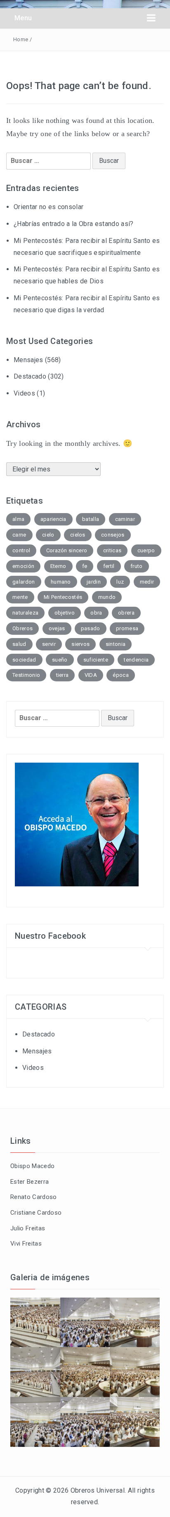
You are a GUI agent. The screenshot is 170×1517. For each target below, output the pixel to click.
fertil (109, 566)
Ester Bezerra (29, 1181)
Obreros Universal (98, 1490)
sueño (60, 660)
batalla (90, 519)
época (121, 675)
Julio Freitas (27, 1228)
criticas (112, 550)
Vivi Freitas (26, 1243)
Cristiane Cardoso (35, 1212)
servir (49, 644)
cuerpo (146, 550)
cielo (48, 535)
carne (19, 535)
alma (18, 519)
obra (96, 613)
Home (20, 39)
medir (147, 582)
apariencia (53, 519)
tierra (62, 675)
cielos (77, 535)
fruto (136, 566)
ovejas (57, 628)
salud (19, 644)
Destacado (30, 376)
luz (120, 582)
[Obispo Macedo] (77, 824)
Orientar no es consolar (48, 207)
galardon (23, 582)
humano (61, 582)
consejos (113, 535)
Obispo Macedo (32, 1166)
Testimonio (26, 675)
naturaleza (25, 613)
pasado (90, 628)
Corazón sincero (66, 550)
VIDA (91, 675)
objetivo (64, 613)
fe (84, 566)
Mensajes (28, 360)
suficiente (95, 660)
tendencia (136, 660)
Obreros (22, 628)
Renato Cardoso (33, 1197)
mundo (107, 597)
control (21, 550)
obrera (126, 613)
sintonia (116, 644)
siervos (80, 644)
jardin (94, 582)
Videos (24, 393)
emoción (23, 566)
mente (20, 597)
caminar (125, 519)
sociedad (24, 660)
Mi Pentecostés (63, 597)
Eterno (58, 566)
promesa (127, 628)
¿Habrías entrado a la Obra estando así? (73, 224)
